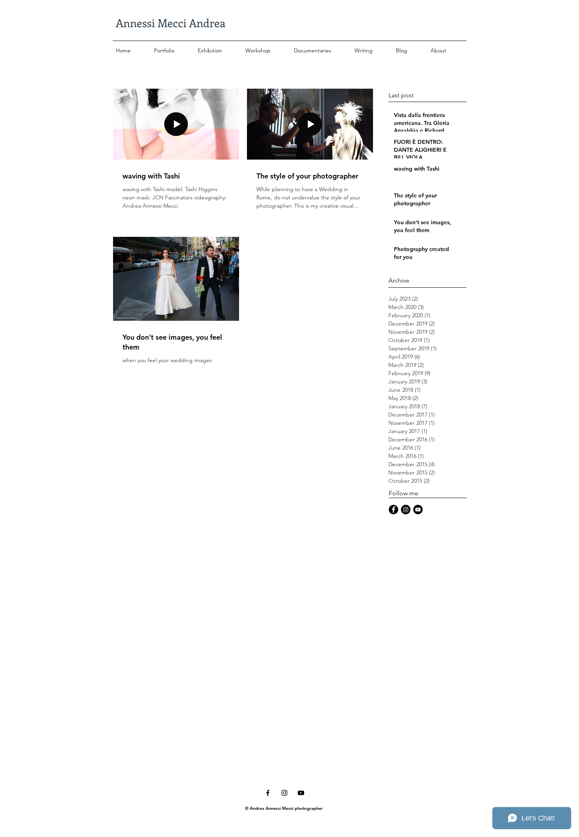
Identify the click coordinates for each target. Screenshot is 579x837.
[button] (173, 47)
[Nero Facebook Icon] (268, 793)
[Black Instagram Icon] (284, 793)
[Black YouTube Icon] (301, 793)
